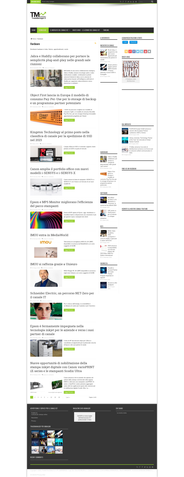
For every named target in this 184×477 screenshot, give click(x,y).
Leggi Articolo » (69, 87)
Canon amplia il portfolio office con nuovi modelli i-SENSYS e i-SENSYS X (59, 171)
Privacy (33, 421)
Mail (44, 475)
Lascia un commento (49, 67)
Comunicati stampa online (39, 414)
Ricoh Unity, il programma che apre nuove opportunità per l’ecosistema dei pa (64, 1)
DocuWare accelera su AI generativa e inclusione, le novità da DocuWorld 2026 (108, 201)
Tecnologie (42, 30)
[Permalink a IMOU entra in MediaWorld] (46, 257)
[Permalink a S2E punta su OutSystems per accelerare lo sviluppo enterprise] (103, 215)
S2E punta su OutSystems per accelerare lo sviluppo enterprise (108, 214)
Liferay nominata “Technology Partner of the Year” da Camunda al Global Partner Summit (140, 140)
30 (59, 397)
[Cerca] (152, 1)
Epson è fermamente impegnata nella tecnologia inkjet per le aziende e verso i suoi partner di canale (62, 330)
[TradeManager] (38, 22)
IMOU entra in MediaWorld (49, 235)
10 (51, 397)
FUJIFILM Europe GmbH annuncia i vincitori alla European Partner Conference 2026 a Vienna (140, 131)
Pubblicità (34, 413)
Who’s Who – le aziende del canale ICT (86, 30)
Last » (68, 397)
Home (33, 30)
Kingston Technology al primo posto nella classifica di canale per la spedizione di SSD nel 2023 (61, 136)
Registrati (133, 42)
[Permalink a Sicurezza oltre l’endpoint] (103, 288)
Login (125, 42)
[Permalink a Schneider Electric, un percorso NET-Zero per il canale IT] (46, 319)
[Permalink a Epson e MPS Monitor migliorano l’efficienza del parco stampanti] (46, 228)
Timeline (106, 30)
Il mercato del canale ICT (59, 30)
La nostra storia (121, 413)
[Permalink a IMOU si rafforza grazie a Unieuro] (46, 286)
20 (55, 397)
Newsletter (34, 418)
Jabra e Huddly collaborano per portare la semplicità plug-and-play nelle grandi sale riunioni (60, 60)
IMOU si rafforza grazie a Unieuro (53, 264)
